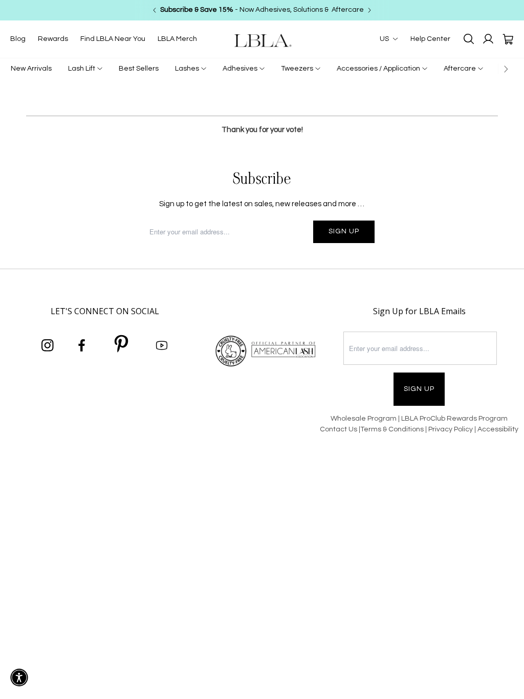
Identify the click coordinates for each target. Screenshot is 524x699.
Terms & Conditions (392, 429)
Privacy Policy (451, 429)
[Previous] (154, 10)
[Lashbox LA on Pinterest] (122, 345)
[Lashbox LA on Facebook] (82, 346)
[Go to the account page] (488, 39)
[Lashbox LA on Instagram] (47, 346)
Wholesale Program (364, 418)
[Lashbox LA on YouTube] (162, 346)
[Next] (369, 10)
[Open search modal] (469, 39)
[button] (19, 677)
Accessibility (497, 429)
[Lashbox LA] (262, 40)
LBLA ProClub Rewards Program (454, 418)
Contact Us (338, 429)
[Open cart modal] (507, 39)
